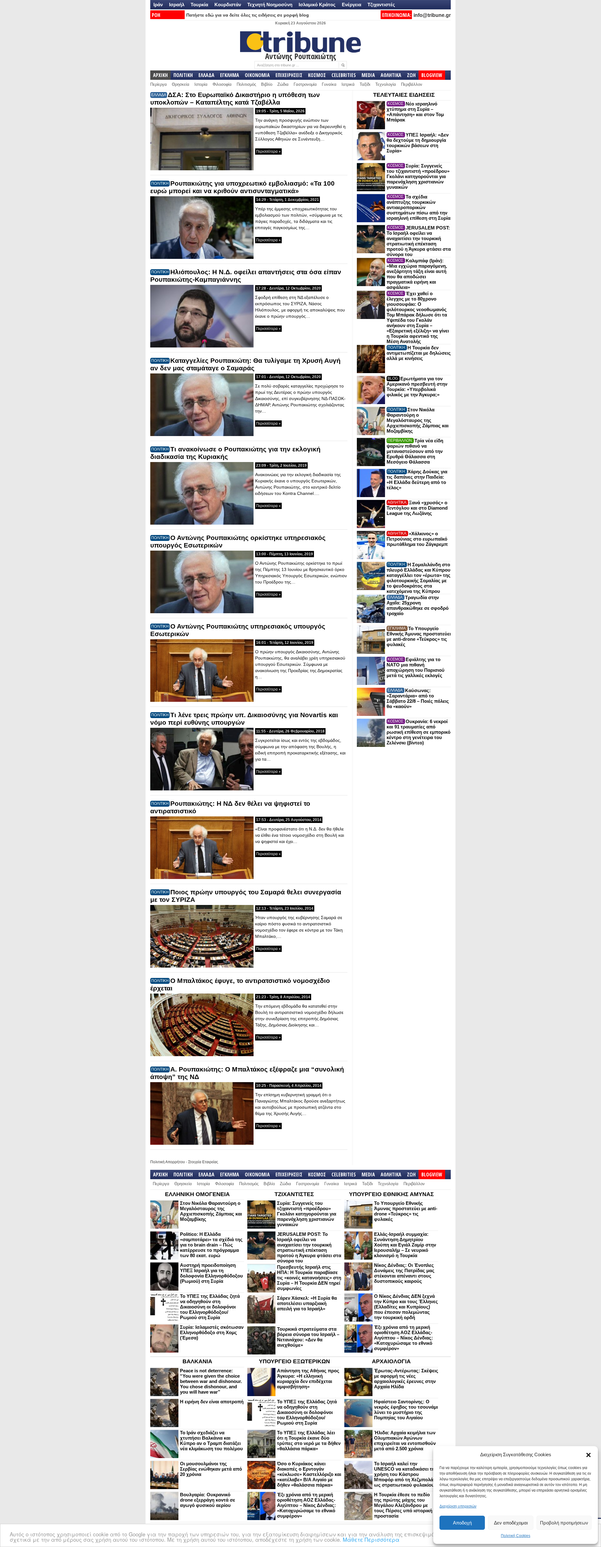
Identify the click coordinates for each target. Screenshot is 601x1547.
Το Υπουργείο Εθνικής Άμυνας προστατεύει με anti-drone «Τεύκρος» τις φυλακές (419, 636)
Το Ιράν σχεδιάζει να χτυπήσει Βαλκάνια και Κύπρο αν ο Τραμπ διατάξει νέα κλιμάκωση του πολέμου (211, 1440)
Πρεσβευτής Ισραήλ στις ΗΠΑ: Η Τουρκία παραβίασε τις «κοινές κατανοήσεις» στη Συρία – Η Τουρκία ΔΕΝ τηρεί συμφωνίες (309, 1277)
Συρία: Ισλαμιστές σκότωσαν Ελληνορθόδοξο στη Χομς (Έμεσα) (212, 1332)
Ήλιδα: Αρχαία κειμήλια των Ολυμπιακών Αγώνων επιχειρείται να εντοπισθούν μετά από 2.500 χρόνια (405, 1440)
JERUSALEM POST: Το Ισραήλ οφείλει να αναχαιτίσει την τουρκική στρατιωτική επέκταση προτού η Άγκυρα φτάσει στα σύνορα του (419, 241)
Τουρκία (199, 4)
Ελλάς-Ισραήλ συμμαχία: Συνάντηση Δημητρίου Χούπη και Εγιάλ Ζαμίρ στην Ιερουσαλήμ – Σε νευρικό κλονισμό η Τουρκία (405, 1244)
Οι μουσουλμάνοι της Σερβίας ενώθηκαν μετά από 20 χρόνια (211, 1469)
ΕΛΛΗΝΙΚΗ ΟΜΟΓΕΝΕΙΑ (197, 1194)
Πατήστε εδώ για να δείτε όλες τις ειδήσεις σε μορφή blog (247, 15)
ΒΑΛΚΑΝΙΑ (197, 1361)
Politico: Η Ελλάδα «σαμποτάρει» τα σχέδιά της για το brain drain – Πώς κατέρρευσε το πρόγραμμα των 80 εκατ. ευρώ (211, 1244)
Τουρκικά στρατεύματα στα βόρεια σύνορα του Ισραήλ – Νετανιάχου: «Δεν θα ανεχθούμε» (308, 1337)
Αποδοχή (462, 1522)
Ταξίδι (365, 84)
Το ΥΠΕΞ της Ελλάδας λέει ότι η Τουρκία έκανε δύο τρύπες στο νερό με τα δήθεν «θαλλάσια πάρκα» (309, 1440)
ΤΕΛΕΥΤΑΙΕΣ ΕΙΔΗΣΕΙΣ (404, 95)
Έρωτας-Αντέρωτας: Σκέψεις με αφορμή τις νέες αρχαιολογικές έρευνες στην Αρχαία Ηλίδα (406, 1378)
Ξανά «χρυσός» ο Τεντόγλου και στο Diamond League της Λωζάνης (417, 508)
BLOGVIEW (431, 75)
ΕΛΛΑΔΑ (206, 75)
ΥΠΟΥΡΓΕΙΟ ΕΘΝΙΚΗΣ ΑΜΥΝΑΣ (391, 1194)
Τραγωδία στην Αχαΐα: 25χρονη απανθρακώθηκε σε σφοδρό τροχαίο (418, 605)
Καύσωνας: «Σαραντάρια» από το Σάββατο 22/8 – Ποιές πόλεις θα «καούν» (418, 698)
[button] (588, 1455)
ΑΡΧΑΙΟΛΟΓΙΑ (391, 1361)
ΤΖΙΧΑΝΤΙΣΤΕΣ (294, 1194)
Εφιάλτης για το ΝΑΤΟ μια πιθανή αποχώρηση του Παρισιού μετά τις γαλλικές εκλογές (415, 667)
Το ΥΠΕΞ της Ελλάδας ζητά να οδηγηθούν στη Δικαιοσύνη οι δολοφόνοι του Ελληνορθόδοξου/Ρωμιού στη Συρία (210, 1306)
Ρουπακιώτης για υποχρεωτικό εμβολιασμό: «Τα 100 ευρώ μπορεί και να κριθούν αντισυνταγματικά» (242, 187)
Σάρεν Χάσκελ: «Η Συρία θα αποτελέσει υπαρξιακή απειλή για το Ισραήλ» (307, 1303)
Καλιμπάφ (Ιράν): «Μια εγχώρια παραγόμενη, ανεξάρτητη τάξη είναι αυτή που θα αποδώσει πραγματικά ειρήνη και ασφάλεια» (417, 274)
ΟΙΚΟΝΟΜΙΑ (257, 75)
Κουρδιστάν (227, 4)
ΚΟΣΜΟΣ (317, 75)
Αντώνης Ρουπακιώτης (300, 56)
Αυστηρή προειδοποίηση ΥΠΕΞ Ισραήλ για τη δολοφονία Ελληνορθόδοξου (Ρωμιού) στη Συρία (211, 1273)
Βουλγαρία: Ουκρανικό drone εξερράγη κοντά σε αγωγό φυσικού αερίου (207, 1500)
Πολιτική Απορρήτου (167, 1162)
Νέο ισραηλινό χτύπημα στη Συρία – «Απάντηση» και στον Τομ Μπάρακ (415, 111)
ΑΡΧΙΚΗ (160, 75)
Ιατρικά (348, 84)
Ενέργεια (351, 4)
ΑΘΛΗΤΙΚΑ (391, 75)
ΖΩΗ (411, 75)
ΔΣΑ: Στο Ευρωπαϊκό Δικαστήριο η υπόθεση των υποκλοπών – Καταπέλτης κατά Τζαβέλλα (235, 98)
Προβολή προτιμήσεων (564, 1522)
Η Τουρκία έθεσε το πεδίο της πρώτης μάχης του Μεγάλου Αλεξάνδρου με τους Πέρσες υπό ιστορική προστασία (403, 1505)
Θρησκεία (180, 84)
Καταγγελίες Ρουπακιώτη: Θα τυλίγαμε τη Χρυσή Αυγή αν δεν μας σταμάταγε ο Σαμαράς (245, 364)
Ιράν (158, 4)
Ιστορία (201, 84)
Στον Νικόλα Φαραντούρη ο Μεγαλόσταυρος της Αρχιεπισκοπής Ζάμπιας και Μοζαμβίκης (418, 420)
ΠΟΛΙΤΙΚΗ (183, 75)
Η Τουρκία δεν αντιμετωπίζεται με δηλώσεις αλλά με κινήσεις (419, 353)
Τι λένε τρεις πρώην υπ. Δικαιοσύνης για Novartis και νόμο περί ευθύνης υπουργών (244, 718)
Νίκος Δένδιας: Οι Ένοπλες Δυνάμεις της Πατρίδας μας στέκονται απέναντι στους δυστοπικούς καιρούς (404, 1273)
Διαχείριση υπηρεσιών (457, 1506)
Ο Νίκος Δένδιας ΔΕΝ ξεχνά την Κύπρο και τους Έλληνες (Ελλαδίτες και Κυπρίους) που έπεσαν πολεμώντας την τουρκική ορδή (406, 1306)
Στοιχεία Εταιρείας (203, 1162)
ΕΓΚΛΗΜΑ (229, 75)
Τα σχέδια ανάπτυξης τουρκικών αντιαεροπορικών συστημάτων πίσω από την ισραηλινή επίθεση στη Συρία (418, 207)
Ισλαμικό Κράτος (317, 4)
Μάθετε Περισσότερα (371, 1539)
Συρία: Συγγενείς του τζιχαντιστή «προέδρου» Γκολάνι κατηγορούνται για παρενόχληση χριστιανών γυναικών (418, 176)
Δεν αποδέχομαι (511, 1522)
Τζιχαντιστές (381, 4)
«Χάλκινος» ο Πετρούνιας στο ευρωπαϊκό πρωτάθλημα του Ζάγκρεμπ (417, 539)
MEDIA (368, 75)
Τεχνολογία (385, 84)
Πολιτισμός (246, 84)
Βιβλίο (266, 84)
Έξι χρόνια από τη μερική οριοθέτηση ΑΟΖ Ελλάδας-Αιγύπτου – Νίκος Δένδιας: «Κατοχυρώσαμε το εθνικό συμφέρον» (403, 1337)
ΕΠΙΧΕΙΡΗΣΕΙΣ (288, 75)
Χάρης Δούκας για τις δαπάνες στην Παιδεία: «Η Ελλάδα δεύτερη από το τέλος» (417, 479)
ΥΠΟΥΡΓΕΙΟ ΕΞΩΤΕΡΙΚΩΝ (294, 1361)
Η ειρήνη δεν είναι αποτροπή (212, 1401)
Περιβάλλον (411, 84)
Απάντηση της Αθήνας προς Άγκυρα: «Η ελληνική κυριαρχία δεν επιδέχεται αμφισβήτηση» (308, 1378)
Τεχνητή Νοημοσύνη (269, 4)
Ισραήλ (176, 4)
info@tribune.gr (432, 15)
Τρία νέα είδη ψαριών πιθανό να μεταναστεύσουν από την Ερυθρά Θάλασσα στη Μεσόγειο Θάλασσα (415, 451)
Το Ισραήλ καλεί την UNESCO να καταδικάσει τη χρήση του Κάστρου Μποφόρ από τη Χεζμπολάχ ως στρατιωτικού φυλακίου (405, 1474)
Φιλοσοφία (222, 84)
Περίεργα (158, 84)
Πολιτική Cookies (515, 1536)
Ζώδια (283, 84)
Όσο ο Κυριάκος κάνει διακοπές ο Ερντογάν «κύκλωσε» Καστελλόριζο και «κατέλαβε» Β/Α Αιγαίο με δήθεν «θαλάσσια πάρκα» (309, 1474)
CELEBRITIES (343, 75)
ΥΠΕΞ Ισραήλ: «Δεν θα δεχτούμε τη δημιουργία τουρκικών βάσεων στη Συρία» (418, 142)
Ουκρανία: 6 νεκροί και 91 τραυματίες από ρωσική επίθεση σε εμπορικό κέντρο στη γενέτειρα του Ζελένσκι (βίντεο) (418, 732)
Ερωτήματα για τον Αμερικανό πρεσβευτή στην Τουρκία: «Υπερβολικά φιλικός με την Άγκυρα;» (417, 386)
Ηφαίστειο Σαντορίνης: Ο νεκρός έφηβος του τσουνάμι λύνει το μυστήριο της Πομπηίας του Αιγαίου (406, 1409)
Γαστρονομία (305, 84)
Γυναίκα (329, 84)
